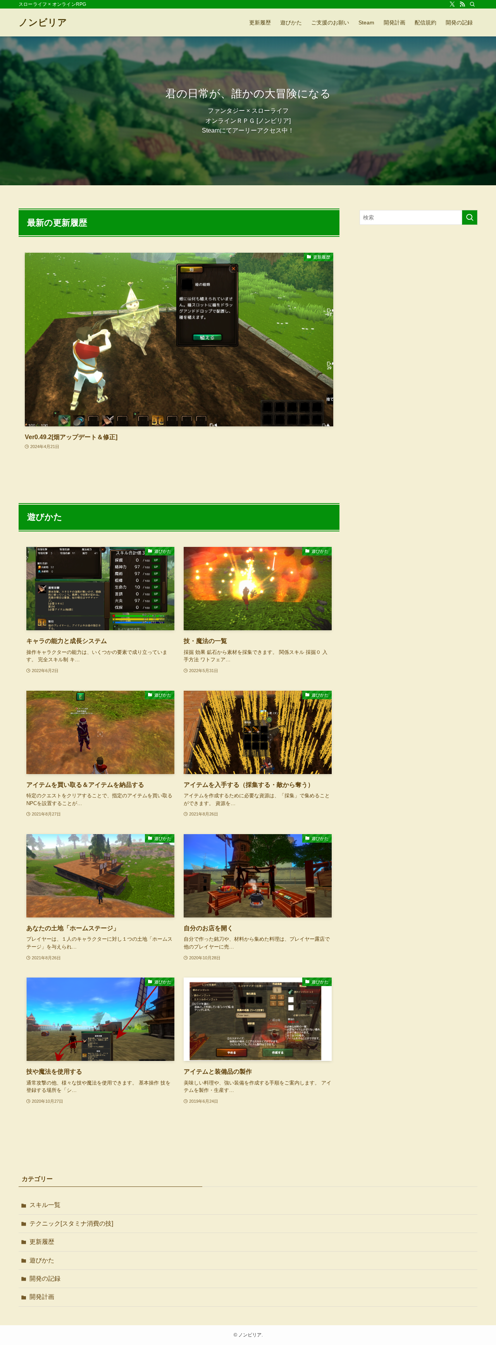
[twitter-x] (452, 4)
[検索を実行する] (469, 217)
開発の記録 (44, 1278)
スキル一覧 (44, 1205)
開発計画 (41, 1296)
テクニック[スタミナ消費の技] (71, 1223)
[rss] (462, 4)
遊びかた (41, 1260)
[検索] (472, 4)
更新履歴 (41, 1241)
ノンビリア (43, 22)
